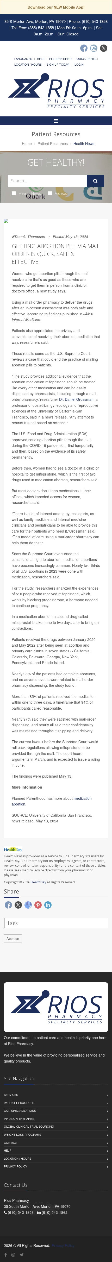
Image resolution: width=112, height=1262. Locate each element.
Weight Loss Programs (22, 1134)
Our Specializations (20, 1110)
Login (79, 64)
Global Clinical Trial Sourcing (29, 1126)
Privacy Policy (15, 1166)
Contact (11, 1142)
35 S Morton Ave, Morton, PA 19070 (35, 21)
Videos (61, 193)
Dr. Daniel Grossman (76, 399)
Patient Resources (53, 143)
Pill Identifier (60, 59)
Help (40, 59)
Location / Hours (28, 64)
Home (27, 143)
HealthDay (38, 882)
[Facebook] (84, 48)
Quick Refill (86, 59)
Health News (30, 193)
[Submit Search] (95, 181)
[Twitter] (103, 48)
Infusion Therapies (19, 1118)
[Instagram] (93, 48)
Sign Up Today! (58, 64)
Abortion (13, 938)
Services (11, 1094)
